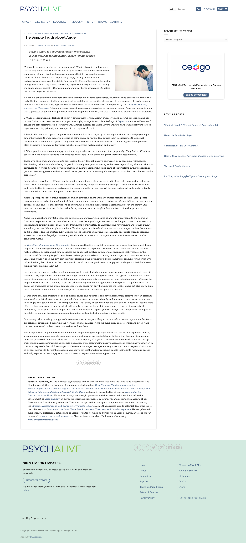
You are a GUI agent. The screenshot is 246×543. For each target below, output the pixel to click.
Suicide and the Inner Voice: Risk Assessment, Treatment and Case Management (89, 409)
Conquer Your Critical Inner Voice (102, 388)
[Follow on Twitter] (153, 447)
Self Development (78, 33)
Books (102, 21)
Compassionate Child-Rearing (49, 388)
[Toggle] (23, 518)
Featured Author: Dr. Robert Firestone (51, 33)
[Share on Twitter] (83, 363)
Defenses (28, 33)
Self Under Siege (76, 392)
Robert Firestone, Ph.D (65, 45)
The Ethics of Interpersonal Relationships (48, 245)
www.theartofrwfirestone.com (57, 416)
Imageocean (36, 537)
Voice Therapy (102, 385)
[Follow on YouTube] (178, 447)
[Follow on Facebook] (137, 447)
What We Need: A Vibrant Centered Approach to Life (191, 125)
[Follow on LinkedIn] (170, 447)
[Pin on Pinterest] (93, 363)
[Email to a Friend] (88, 363)
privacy (27, 490)
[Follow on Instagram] (145, 447)
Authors (116, 21)
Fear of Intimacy (75, 388)
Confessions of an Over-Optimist (181, 145)
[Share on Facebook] (78, 363)
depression (124, 121)
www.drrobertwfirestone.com (43, 419)
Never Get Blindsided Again (178, 135)
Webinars (41, 21)
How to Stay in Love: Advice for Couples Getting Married (194, 156)
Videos (76, 21)
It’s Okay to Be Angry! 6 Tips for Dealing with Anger (191, 176)
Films (89, 21)
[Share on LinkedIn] (98, 363)
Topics (24, 21)
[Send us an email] (162, 447)
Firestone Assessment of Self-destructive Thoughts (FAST (62, 405)
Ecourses (59, 21)
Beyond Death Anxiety (133, 388)
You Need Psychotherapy (177, 166)
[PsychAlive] (40, 9)
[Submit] (198, 9)
